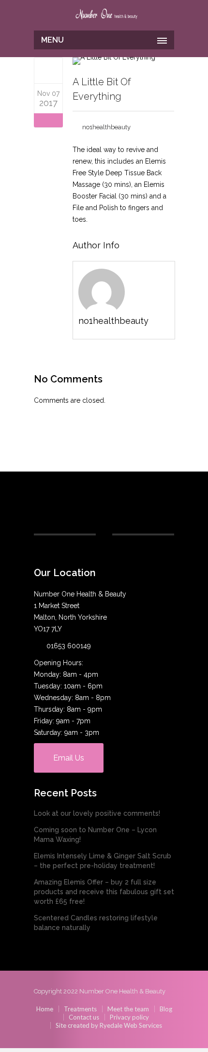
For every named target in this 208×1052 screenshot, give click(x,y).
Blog (166, 1009)
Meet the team (128, 1009)
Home (44, 1009)
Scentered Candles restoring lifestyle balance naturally (96, 922)
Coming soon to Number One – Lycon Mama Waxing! (95, 834)
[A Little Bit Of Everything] (48, 70)
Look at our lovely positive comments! (97, 813)
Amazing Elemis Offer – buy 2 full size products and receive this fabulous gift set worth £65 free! (104, 891)
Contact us (84, 1017)
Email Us (68, 757)
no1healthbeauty (106, 127)
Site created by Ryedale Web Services (109, 1025)
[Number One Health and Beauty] (106, 16)
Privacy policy (129, 1017)
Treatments (80, 1009)
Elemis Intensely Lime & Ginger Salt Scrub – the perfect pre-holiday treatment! (102, 860)
